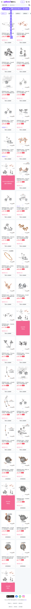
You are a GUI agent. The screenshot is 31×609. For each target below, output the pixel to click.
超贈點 (26, 9)
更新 (25, 599)
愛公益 (11, 35)
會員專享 (11, 32)
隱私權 (15, 606)
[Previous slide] (2, 23)
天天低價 (11, 20)
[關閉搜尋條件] (8, 5)
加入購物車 (8, 42)
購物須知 (20, 603)
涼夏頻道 (11, 23)
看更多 (10, 37)
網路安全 (10, 606)
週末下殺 (11, 29)
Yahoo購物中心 (9, 2)
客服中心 (10, 603)
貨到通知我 (7, 479)
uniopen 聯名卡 (17, 9)
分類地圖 (20, 606)
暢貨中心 (11, 15)
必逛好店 (11, 26)
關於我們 (15, 603)
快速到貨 (11, 17)
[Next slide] (14, 23)
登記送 (11, 12)
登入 (23, 2)
